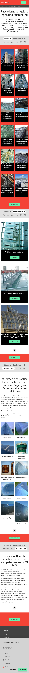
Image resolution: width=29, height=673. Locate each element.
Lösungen (7, 6)
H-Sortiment (14, 298)
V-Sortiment (14, 257)
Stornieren (13, 670)
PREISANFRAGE (14, 204)
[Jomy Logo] (6, 2)
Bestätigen (22, 670)
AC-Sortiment (14, 341)
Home (2, 6)
